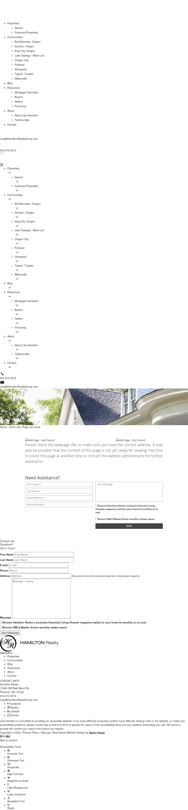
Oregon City (22, 239)
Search (19, 177)
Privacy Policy (31, 732)
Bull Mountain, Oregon (28, 203)
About (10, 336)
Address (5, 576)
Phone (4, 570)
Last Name (6, 560)
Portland (19, 248)
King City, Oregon (25, 221)
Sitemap (45, 732)
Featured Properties (26, 186)
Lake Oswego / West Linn (29, 230)
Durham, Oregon (24, 212)
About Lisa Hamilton (26, 345)
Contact (11, 363)
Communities (15, 195)
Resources (13, 292)
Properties (13, 168)
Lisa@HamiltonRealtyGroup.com (19, 700)
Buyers (19, 310)
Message (5, 617)
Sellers (19, 318)
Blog (9, 283)
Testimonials (22, 354)
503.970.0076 (8, 696)
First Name (6, 554)
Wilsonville (21, 274)
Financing (20, 327)
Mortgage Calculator (26, 301)
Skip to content (8, 740)
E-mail (4, 565)
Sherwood (20, 257)
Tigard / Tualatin (24, 265)
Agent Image (97, 732)
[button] (94, 743)
